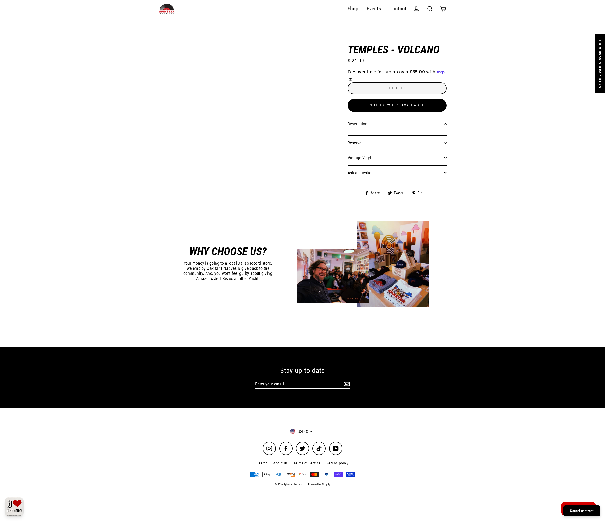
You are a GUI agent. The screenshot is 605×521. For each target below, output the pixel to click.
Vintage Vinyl (359, 157)
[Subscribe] (346, 384)
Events (374, 9)
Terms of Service (307, 463)
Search (262, 463)
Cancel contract (582, 511)
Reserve (354, 142)
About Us (280, 463)
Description (357, 123)
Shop (353, 9)
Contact (397, 9)
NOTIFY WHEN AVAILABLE (397, 105)
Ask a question (361, 172)
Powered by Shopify (319, 484)
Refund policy (337, 463)
